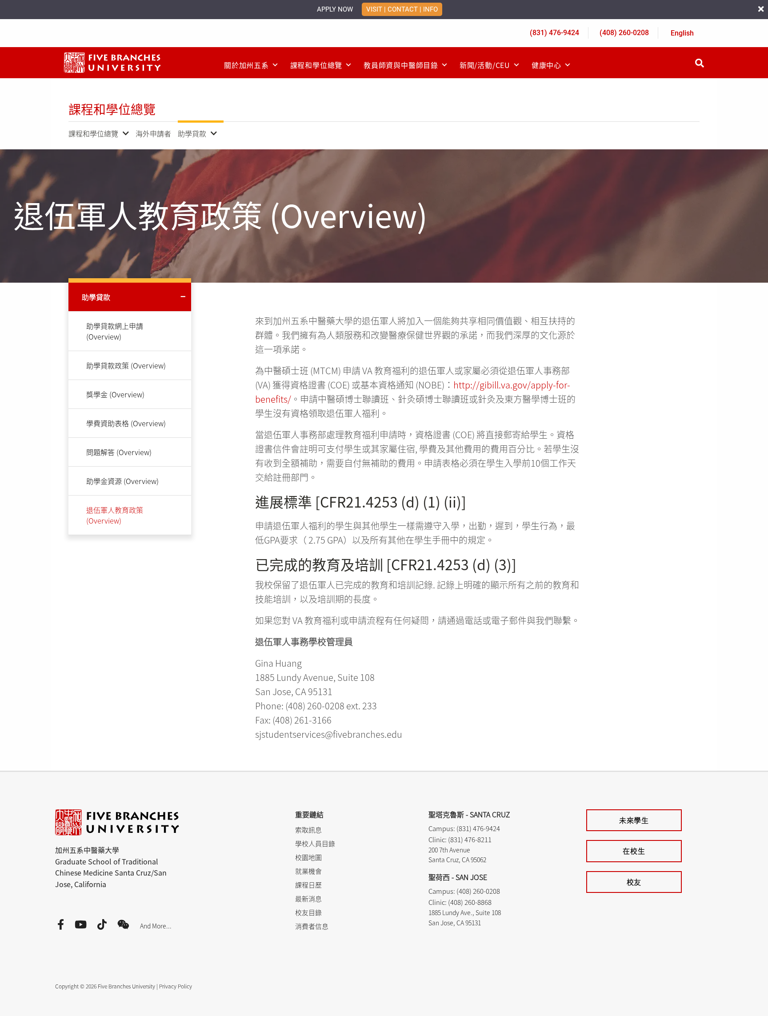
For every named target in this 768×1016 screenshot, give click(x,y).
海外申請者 (153, 133)
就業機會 (308, 871)
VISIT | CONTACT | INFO (402, 9)
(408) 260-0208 (624, 32)
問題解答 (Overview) (119, 452)
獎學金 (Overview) (115, 394)
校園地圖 (308, 857)
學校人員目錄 (315, 843)
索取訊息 (308, 829)
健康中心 (546, 65)
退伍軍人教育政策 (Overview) (114, 515)
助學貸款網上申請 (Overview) (114, 331)
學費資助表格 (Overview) (126, 423)
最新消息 (308, 898)
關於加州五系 (246, 65)
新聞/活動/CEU (485, 65)
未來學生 (634, 820)
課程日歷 (308, 884)
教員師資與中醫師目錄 (401, 65)
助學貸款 (192, 133)
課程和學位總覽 (316, 65)
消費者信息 (311, 926)
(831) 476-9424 (554, 32)
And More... (156, 925)
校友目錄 (308, 912)
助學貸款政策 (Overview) (126, 365)
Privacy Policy (175, 986)
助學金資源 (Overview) (122, 481)
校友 (634, 881)
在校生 (634, 850)
